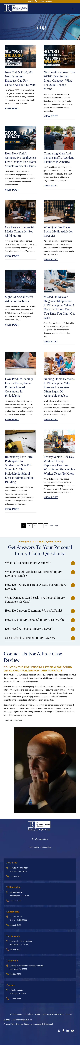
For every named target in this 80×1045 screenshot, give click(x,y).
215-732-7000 (15, 901)
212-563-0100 (15, 876)
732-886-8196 (15, 974)
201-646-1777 (15, 949)
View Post (12, 108)
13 (46, 526)
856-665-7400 (15, 925)
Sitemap (19, 1024)
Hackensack (13, 936)
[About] (41, 1014)
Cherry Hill (12, 911)
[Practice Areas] (23, 1014)
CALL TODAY (40, 847)
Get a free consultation (13, 720)
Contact (69, 1014)
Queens (10, 985)
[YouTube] (72, 1030)
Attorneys (47, 1014)
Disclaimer (28, 1024)
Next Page (53, 526)
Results (55, 1014)
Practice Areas (16, 1014)
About (37, 1014)
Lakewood (12, 960)
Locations (29, 1014)
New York (11, 862)
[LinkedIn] (67, 1030)
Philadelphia (13, 887)
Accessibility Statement (43, 1024)
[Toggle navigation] (73, 8)
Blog (62, 1014)
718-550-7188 (15, 998)
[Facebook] (63, 1030)
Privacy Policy (9, 1024)
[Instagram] (59, 1030)
